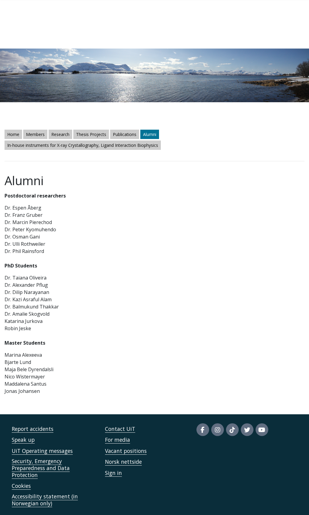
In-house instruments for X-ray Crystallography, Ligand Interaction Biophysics (82, 145)
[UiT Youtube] (262, 429)
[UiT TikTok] (232, 429)
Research (60, 134)
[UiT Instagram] (217, 429)
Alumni (149, 134)
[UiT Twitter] (247, 429)
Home (13, 134)
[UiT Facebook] (202, 429)
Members (35, 134)
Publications (124, 134)
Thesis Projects (91, 134)
